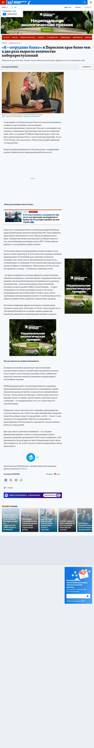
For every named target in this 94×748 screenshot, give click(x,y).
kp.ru (58, 474)
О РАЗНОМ (10, 487)
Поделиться (87, 67)
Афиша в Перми (65, 37)
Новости (14, 37)
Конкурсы (41, 37)
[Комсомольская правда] (17, 2)
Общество (25, 211)
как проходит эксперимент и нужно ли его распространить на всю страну (41, 218)
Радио (69, 7)
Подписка (87, 7)
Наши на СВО (89, 37)
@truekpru (22, 468)
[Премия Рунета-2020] (28, 2)
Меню (3, 2)
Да (4, 14)
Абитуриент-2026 (77, 37)
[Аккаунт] (91, 2)
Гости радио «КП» (52, 37)
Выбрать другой (12, 14)
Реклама (78, 7)
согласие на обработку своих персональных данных (76, 600)
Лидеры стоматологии (27, 37)
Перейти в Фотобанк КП (32, 116)
